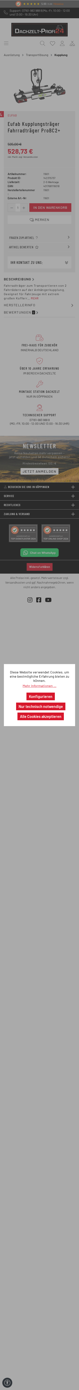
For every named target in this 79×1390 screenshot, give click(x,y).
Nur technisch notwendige (41, 706)
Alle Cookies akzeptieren (40, 716)
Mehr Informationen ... (39, 686)
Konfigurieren (40, 696)
